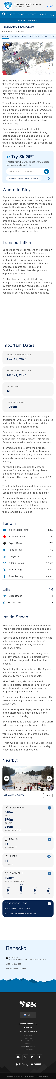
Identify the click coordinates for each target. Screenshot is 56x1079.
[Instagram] (32, 1057)
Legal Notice (28, 1035)
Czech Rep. (24, 908)
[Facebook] (39, 1057)
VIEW (48, 795)
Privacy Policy (28, 1038)
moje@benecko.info (16, 968)
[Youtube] (18, 1057)
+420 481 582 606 (13, 964)
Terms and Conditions (28, 1041)
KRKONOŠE (7, 31)
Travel (21, 14)
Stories (32, 14)
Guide (5, 36)
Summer (31, 20)
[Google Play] (22, 1064)
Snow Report (19, 36)
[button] (52, 14)
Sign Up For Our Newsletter (28, 1031)
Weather (11, 14)
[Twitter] (25, 1057)
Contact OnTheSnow (28, 1023)
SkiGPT (43, 14)
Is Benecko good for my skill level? (24, 178)
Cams (45, 36)
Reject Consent (28, 1049)
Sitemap (28, 1044)
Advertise (28, 1027)
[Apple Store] (36, 1064)
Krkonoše (31, 913)
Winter (21, 20)
